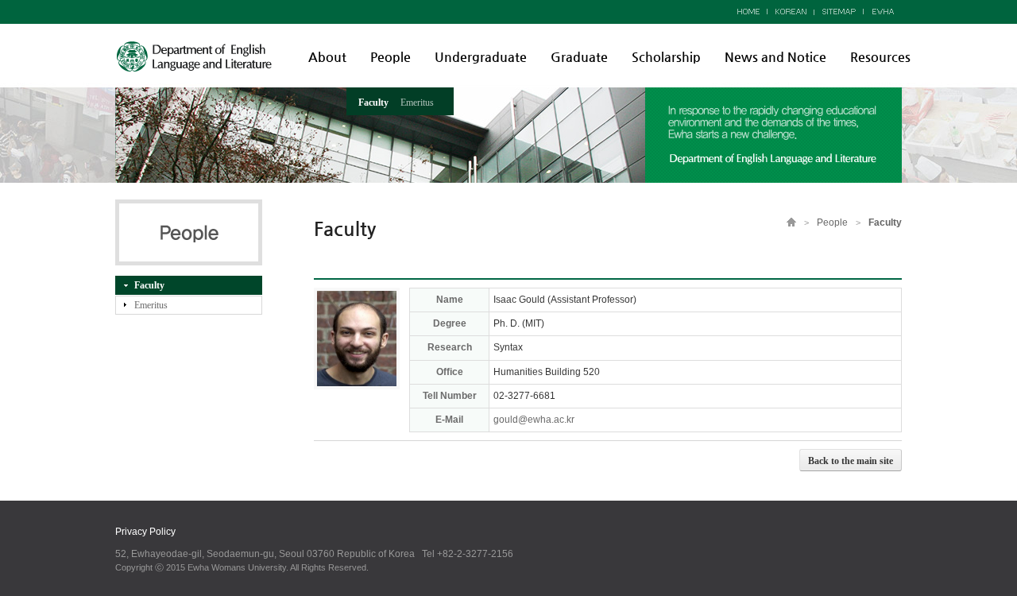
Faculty (373, 102)
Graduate (579, 56)
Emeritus (417, 102)
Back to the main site (850, 460)
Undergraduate (481, 56)
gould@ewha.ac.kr (533, 419)
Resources (880, 56)
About (327, 56)
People (390, 56)
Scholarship (666, 56)
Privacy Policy (145, 531)
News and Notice (775, 56)
